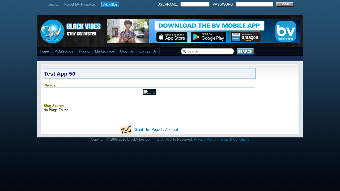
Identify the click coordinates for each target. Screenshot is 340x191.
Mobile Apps (63, 51)
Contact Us (148, 51)
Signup (54, 4)
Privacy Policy (205, 139)
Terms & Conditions (234, 139)
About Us (127, 51)
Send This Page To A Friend (156, 130)
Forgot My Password (80, 4)
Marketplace (104, 51)
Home (44, 51)
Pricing (84, 51)
